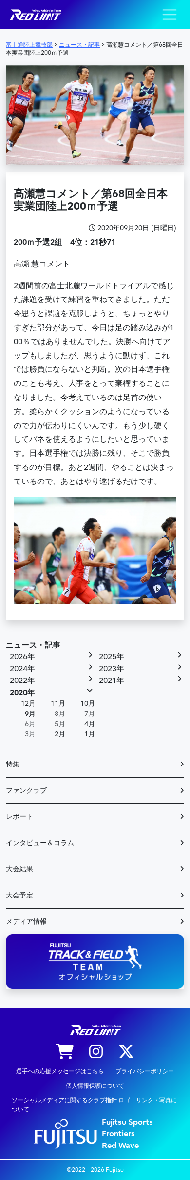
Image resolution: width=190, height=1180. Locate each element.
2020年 (22, 692)
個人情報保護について (95, 1085)
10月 (87, 703)
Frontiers (118, 1134)
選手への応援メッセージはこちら (60, 1071)
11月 (58, 703)
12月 (28, 703)
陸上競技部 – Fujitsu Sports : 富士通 (35, 14)
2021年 (111, 680)
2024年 (22, 669)
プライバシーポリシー (144, 1071)
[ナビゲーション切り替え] (169, 14)
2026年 (22, 656)
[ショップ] (64, 1052)
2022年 (22, 680)
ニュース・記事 (33, 645)
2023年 (111, 669)
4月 (89, 724)
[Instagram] (96, 1052)
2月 (60, 734)
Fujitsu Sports (127, 1122)
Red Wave (120, 1145)
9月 (30, 714)
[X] (126, 1052)
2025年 (111, 656)
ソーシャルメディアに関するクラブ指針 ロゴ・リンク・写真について (94, 1105)
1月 (89, 734)
